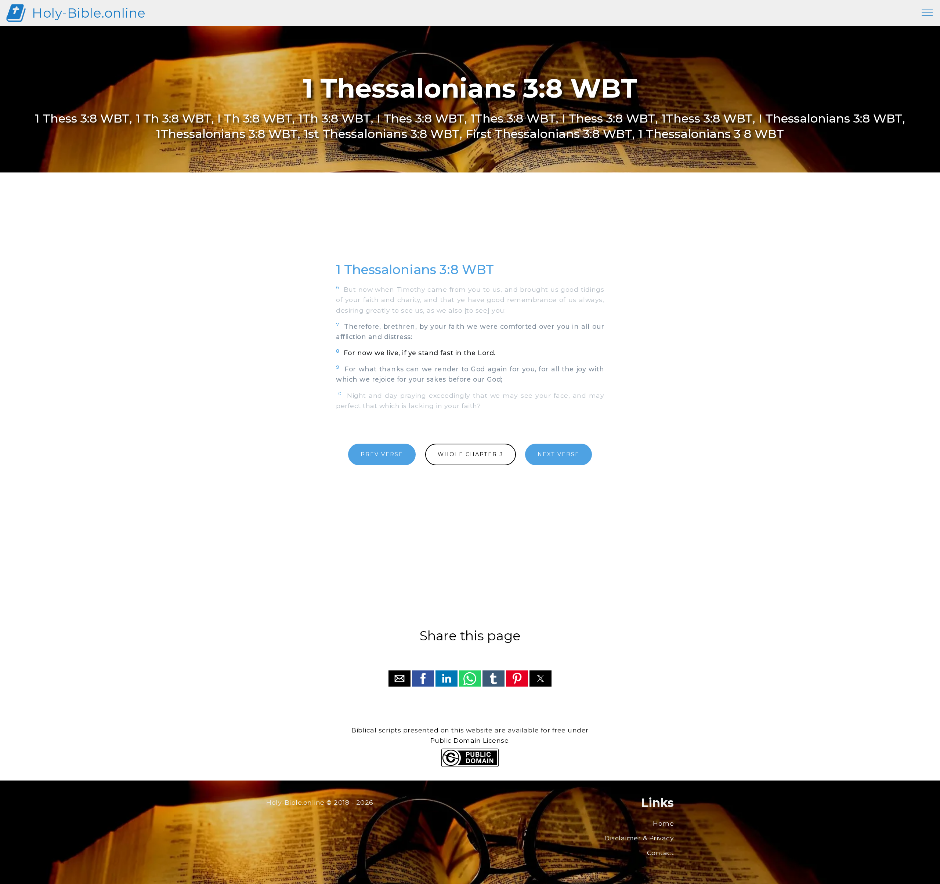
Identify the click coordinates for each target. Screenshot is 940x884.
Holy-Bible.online (89, 13)
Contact (660, 852)
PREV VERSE (382, 454)
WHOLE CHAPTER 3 (470, 454)
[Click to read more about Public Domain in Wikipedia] (470, 764)
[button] (399, 678)
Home (663, 823)
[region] (470, 225)
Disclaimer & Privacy (639, 838)
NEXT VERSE (558, 454)
